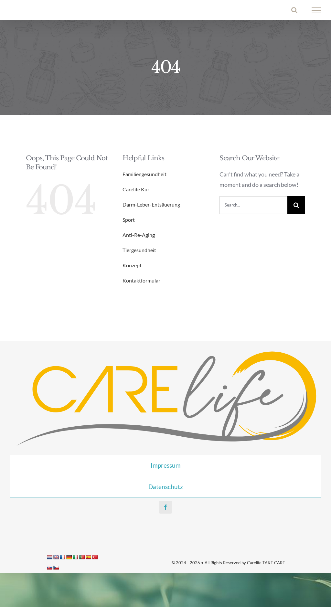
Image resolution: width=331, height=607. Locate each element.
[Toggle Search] (294, 10)
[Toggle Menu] (316, 10)
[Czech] (56, 567)
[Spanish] (88, 557)
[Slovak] (49, 567)
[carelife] (165, 350)
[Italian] (75, 557)
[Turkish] (95, 557)
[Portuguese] (82, 557)
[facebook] (165, 507)
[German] (69, 557)
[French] (62, 557)
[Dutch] (49, 557)
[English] (56, 557)
